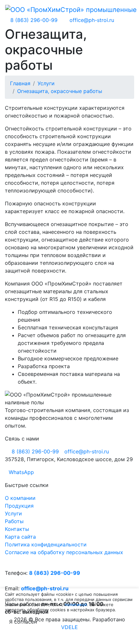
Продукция (19, 505)
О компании (20, 498)
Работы (14, 521)
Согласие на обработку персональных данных (64, 552)
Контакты (17, 529)
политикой (76, 604)
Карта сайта (20, 536)
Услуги (13, 513)
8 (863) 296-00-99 (54, 573)
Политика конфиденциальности (46, 544)
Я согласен (23, 621)
